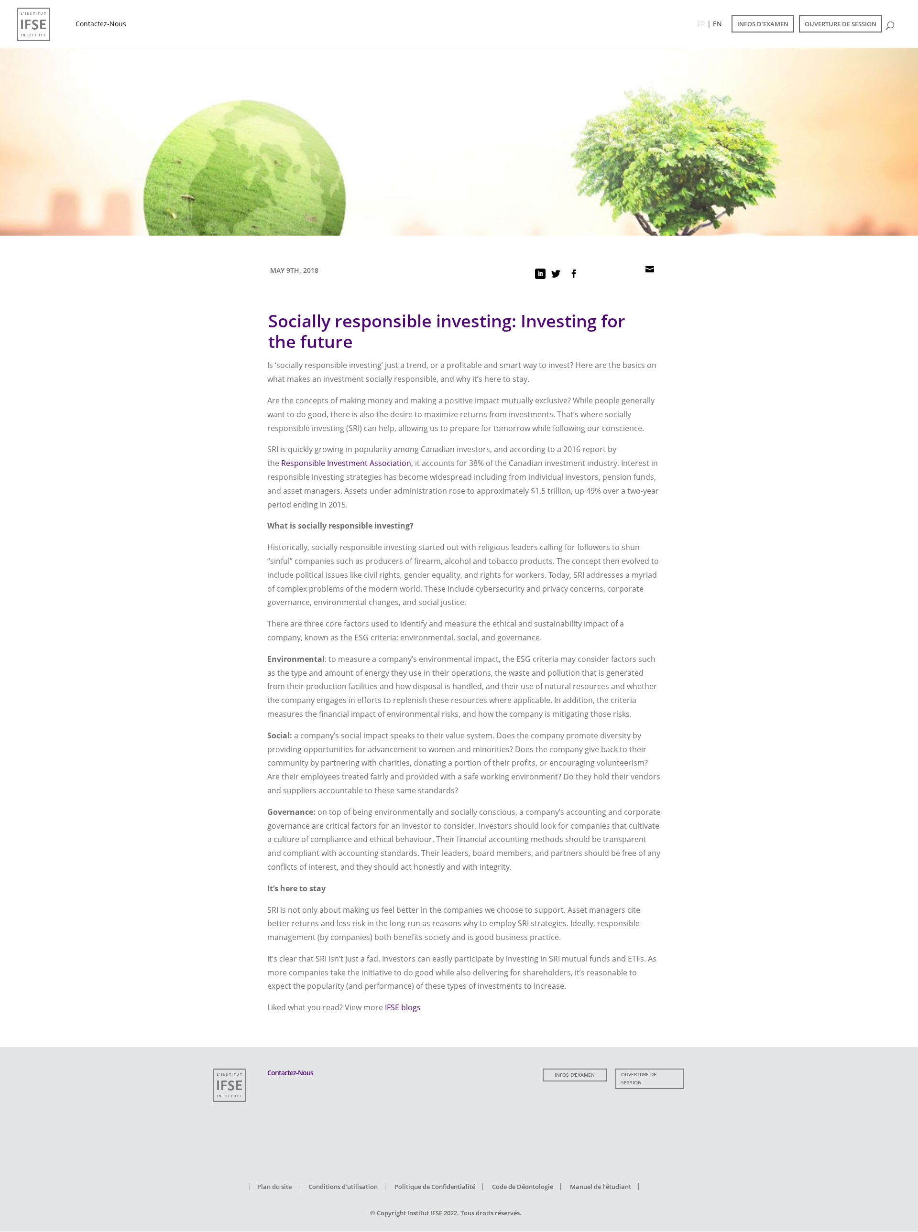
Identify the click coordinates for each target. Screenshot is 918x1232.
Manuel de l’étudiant (600, 1186)
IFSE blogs (403, 1007)
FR (701, 23)
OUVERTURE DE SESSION (840, 24)
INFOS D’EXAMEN (762, 24)
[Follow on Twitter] (555, 274)
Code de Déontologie (522, 1186)
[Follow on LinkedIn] (540, 274)
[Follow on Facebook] (574, 274)
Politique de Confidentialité (434, 1186)
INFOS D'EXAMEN (575, 1074)
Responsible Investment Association (346, 463)
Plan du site (274, 1186)
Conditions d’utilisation (343, 1186)
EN (717, 23)
